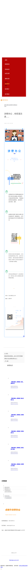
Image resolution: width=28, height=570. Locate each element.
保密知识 (15, 104)
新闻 (8, 104)
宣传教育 (11, 104)
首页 (5, 104)
